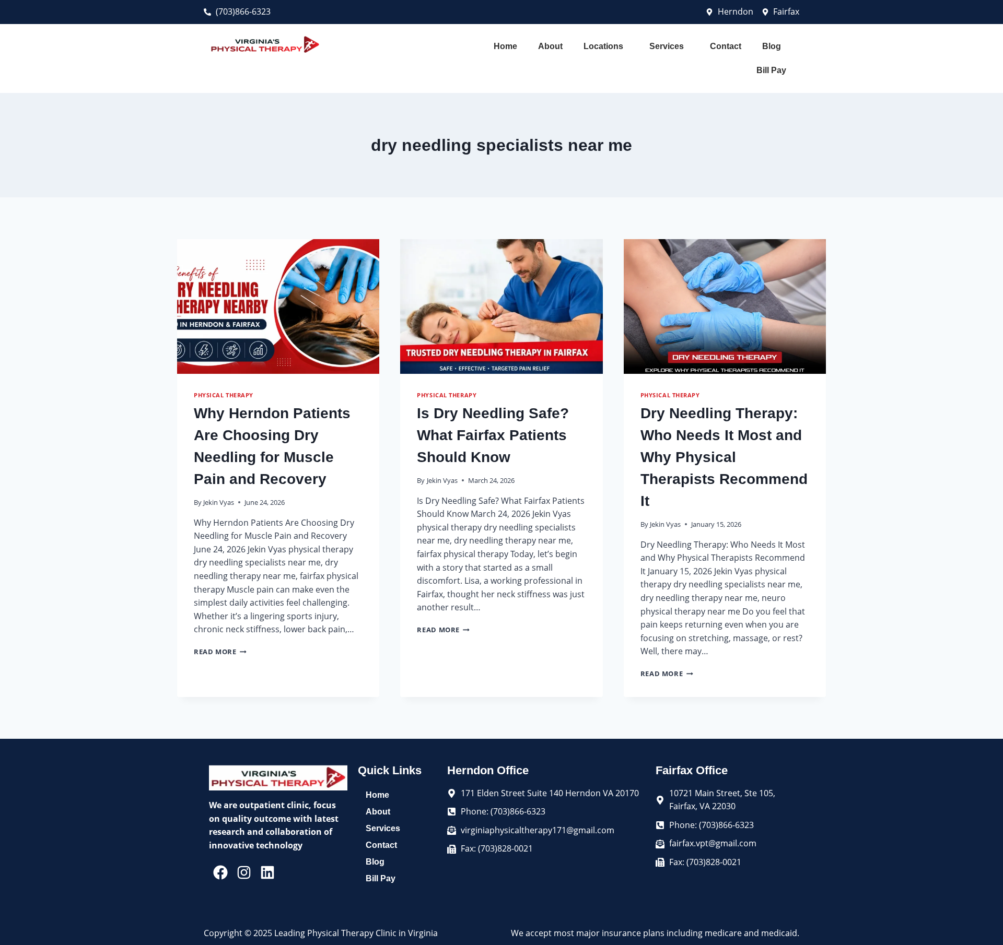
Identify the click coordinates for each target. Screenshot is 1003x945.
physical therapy (223, 395)
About (550, 46)
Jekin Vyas (218, 502)
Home (505, 46)
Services (666, 46)
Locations (603, 46)
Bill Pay (771, 70)
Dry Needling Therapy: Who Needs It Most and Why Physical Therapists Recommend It (724, 457)
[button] (606, 46)
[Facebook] (220, 872)
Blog (771, 46)
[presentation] (278, 306)
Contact (725, 46)
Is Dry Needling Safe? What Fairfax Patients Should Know (493, 435)
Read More (220, 651)
